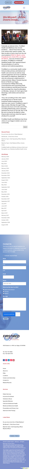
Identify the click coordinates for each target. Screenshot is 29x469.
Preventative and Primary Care (10, 408)
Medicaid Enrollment (10, 289)
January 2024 (5, 159)
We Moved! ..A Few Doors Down (9, 136)
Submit (5, 318)
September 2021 (5, 187)
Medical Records (7, 382)
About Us (5, 370)
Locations (5, 375)
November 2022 (5, 175)
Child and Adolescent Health (10, 403)
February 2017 (5, 215)
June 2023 (4, 161)
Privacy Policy (11, 443)
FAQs (4, 373)
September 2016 (5, 222)
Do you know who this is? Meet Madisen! (12, 134)
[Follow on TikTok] (11, 360)
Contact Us (6, 380)
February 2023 (5, 168)
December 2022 (5, 173)
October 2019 (4, 196)
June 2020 (4, 189)
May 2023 (4, 163)
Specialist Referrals (8, 401)
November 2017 (5, 199)
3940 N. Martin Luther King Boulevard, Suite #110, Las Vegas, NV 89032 (13, 57)
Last (4, 270)
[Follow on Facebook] (4, 360)
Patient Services (7, 394)
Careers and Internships (9, 378)
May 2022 (4, 184)
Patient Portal (18, 2)
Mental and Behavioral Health (10, 405)
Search (25, 127)
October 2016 (4, 220)
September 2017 (5, 201)
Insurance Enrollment (8, 396)
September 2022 (5, 177)
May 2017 (3, 208)
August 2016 (4, 224)
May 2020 (4, 192)
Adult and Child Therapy (9, 410)
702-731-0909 (11, 252)
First (4, 264)
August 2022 (4, 180)
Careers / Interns (14, 436)
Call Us (8, 2)
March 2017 (4, 213)
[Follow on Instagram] (6, 360)
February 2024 (5, 156)
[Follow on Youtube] (14, 360)
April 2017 (4, 210)
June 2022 (4, 182)
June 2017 (4, 206)
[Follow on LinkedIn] (9, 360)
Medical (6, 293)
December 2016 (5, 217)
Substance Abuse (7, 398)
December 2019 (5, 194)
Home (4, 368)
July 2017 (3, 203)
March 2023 (4, 166)
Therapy (7, 291)
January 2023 (5, 170)
